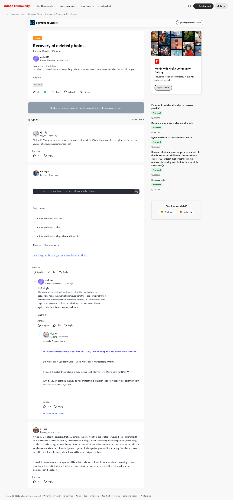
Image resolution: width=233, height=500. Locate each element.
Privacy (78, 496)
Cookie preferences (91, 496)
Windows (38, 85)
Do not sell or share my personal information (119, 496)
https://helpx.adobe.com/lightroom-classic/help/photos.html (60, 255)
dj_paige (44, 132)
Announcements (67, 6)
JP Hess (43, 428)
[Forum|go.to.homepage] (17, 6)
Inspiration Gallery (105, 6)
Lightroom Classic (35, 14)
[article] (85, 144)
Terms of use (68, 496)
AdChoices (147, 496)
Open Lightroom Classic (189, 22)
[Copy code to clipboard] (136, 191)
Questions (49, 14)
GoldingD (44, 171)
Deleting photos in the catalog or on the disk (172, 122)
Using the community (52, 496)
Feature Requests (86, 6)
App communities (18, 14)
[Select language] (189, 6)
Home (6, 14)
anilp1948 (44, 57)
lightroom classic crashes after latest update (171, 137)
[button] (203, 6)
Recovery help (158, 180)
